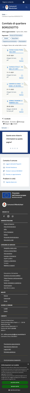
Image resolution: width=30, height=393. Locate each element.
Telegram (7, 124)
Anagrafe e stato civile (10, 248)
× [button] (28, 364)
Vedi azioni (4, 128)
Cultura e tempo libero (10, 251)
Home (3, 14)
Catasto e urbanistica (10, 261)
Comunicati (7, 298)
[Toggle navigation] (3, 7)
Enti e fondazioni (8, 232)
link (14, 379)
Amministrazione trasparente (12, 360)
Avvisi (5, 301)
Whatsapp (21, 122)
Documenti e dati (9, 240)
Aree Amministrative (10, 227)
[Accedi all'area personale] (23, 2)
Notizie (6, 296)
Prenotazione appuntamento (12, 344)
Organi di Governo (9, 224)
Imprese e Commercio (10, 256)
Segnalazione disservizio (11, 347)
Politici (6, 235)
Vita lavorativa (8, 254)
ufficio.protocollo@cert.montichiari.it (15, 334)
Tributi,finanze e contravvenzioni (13, 278)
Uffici (5, 229)
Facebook (6, 122)
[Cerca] (27, 7)
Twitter (14, 122)
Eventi (6, 311)
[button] (15, 390)
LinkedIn (14, 124)
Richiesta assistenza (9, 352)
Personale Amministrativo (11, 237)
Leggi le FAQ (7, 349)
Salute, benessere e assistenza (12, 283)
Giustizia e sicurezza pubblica (12, 276)
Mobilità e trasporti (9, 265)
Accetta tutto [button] (15, 382)
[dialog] (15, 377)
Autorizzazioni (8, 286)
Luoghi (6, 309)
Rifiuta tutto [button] (15, 386)
